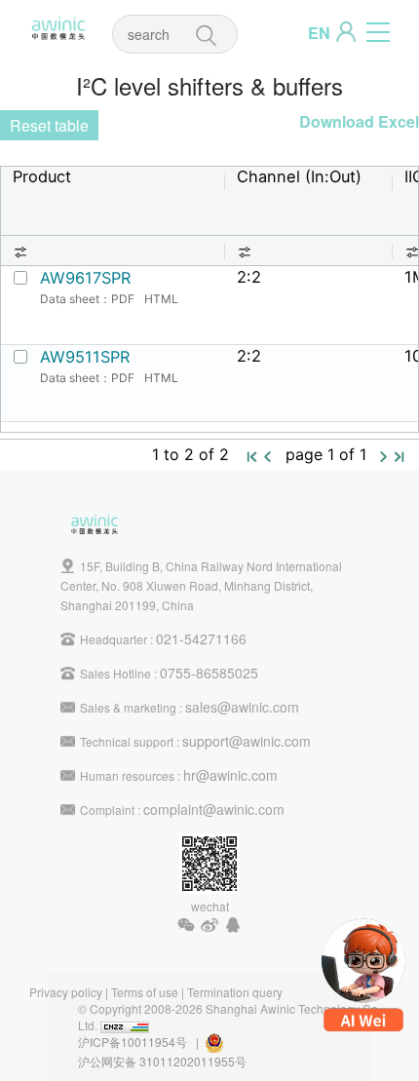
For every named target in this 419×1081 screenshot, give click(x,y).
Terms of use (144, 992)
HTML (161, 298)
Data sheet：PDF (87, 298)
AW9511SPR (85, 357)
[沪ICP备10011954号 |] (225, 1041)
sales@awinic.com (242, 706)
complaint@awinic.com (214, 809)
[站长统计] (124, 1025)
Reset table (49, 125)
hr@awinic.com (230, 775)
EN (319, 32)
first (252, 456)
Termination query (235, 992)
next (384, 456)
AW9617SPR (85, 278)
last (399, 456)
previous (268, 456)
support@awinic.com (246, 741)
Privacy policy (65, 992)
